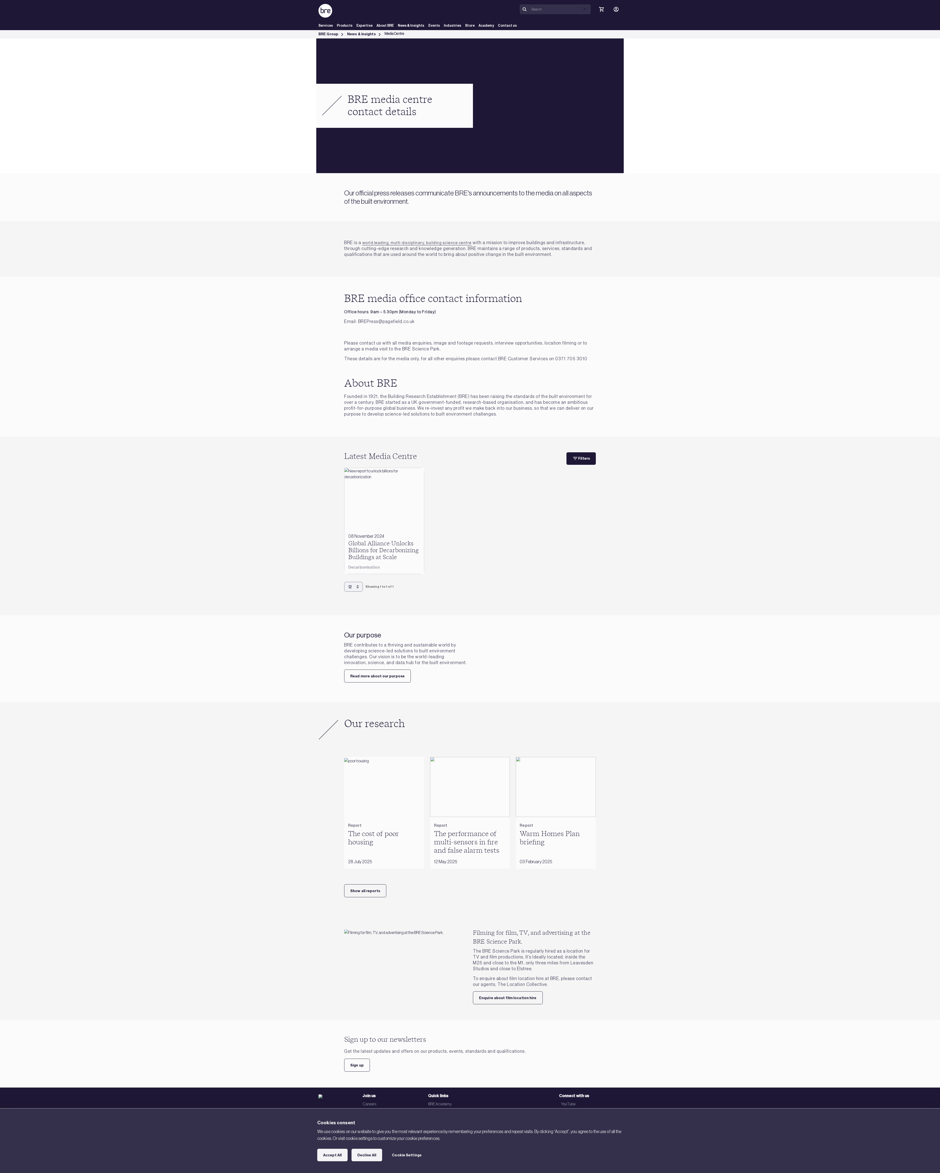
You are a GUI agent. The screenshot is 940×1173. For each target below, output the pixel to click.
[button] (584, 9)
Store (470, 26)
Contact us (507, 26)
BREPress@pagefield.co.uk (386, 321)
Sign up (357, 1065)
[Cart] (601, 9)
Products (344, 26)
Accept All (332, 1155)
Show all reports (365, 891)
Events (434, 26)
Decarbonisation (364, 567)
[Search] (525, 9)
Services (325, 26)
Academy (486, 26)
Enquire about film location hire (508, 998)
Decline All (366, 1155)
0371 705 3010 (571, 358)
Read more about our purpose (377, 676)
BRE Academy (440, 1104)
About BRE (385, 26)
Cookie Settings (407, 1155)
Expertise (364, 26)
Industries (452, 26)
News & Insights (411, 26)
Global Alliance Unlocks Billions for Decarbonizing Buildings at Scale (383, 550)
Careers (369, 1104)
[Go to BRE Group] (325, 11)
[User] (616, 9)
